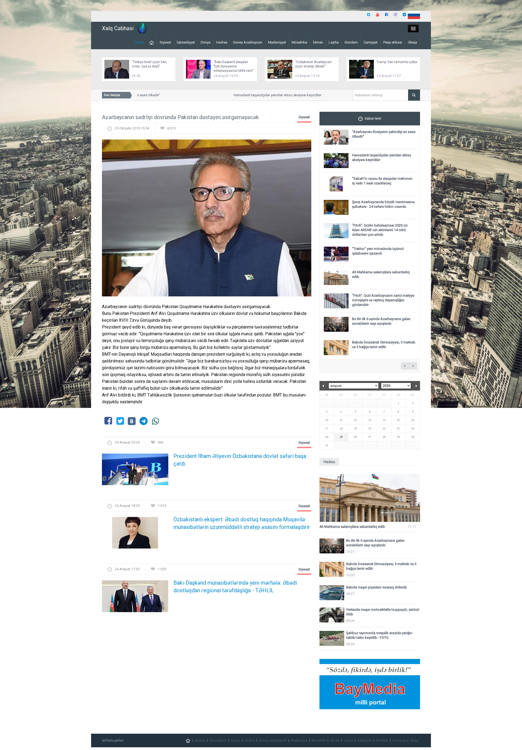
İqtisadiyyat (186, 42)
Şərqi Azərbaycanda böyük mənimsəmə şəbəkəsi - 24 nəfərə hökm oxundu (383, 204)
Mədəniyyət (277, 42)
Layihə (334, 42)
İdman (318, 42)
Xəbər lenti (373, 118)
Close (139, 42)
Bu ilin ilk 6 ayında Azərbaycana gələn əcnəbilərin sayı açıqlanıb (381, 321)
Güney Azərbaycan (247, 42)
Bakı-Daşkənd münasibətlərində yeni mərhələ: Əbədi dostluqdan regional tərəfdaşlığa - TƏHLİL (235, 586)
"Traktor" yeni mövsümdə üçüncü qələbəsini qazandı (378, 251)
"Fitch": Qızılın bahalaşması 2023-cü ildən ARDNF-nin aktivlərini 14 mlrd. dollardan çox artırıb (380, 230)
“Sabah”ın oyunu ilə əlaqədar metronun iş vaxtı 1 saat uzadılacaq (382, 180)
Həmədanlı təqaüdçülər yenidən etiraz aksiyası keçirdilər (265, 95)
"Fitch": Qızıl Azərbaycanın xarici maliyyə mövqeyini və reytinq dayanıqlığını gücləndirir (383, 300)
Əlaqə (412, 42)
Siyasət (165, 42)
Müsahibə (299, 42)
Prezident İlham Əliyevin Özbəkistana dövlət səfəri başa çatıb (239, 460)
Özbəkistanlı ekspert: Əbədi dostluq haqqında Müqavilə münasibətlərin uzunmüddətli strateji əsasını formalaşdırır (241, 523)
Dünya (205, 42)
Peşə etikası (392, 42)
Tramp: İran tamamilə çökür (397, 62)
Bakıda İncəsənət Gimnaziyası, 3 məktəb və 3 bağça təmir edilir (383, 344)
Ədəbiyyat (364, 740)
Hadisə (221, 42)
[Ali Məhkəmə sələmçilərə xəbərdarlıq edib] (369, 498)
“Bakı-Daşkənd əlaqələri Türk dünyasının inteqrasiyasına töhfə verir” (233, 66)
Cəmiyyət (370, 42)
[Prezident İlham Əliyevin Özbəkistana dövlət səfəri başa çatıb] (135, 471)
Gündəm (351, 42)
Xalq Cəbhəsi (117, 28)
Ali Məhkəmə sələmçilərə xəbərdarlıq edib (352, 527)
